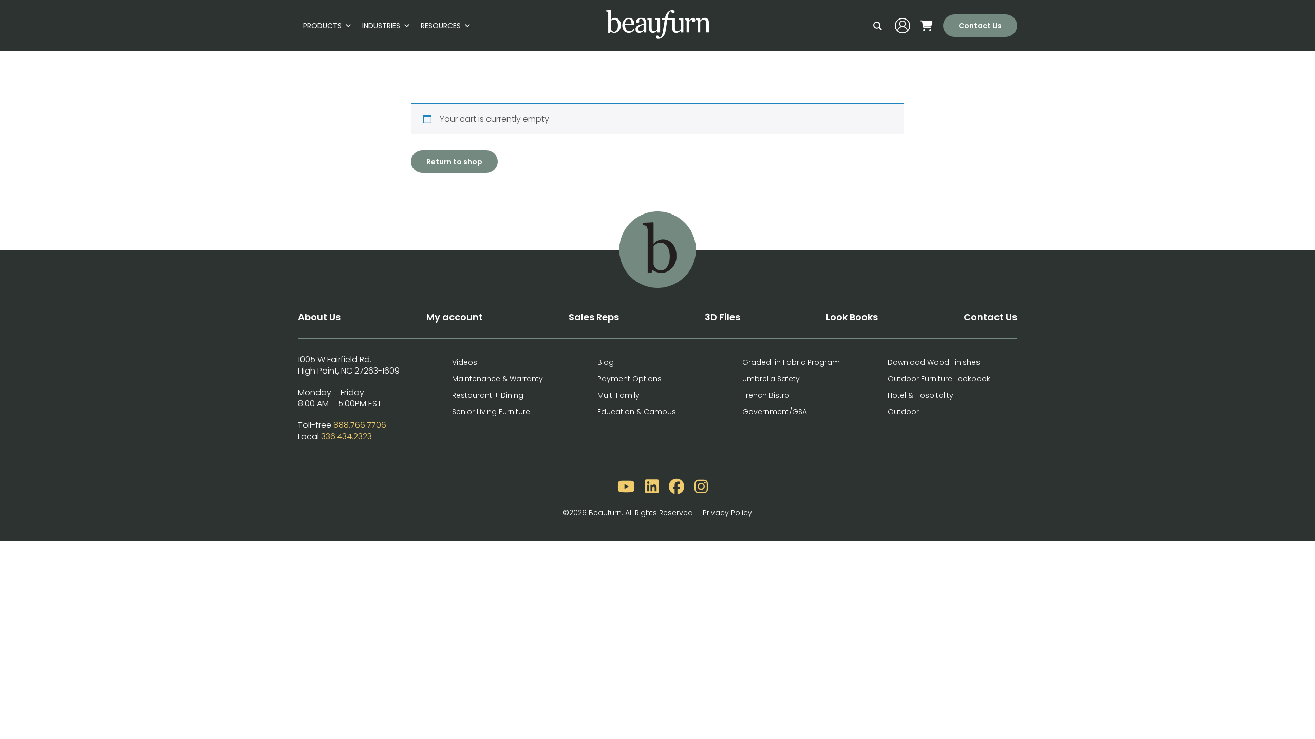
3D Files (722, 316)
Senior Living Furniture (491, 411)
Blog (605, 362)
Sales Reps (594, 316)
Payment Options (629, 379)
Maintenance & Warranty (497, 379)
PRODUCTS (322, 26)
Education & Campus (636, 411)
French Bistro (766, 395)
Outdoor (903, 411)
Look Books (852, 316)
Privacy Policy (727, 513)
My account (454, 316)
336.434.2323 (346, 436)
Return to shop (454, 162)
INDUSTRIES (381, 26)
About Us (319, 316)
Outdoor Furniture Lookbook (939, 379)
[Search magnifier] (877, 25)
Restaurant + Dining (487, 395)
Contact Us (980, 26)
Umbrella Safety (771, 379)
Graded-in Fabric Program (791, 362)
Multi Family (618, 395)
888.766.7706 (359, 425)
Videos (464, 362)
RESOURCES (441, 26)
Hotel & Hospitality (920, 395)
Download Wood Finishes (934, 362)
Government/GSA (774, 411)
